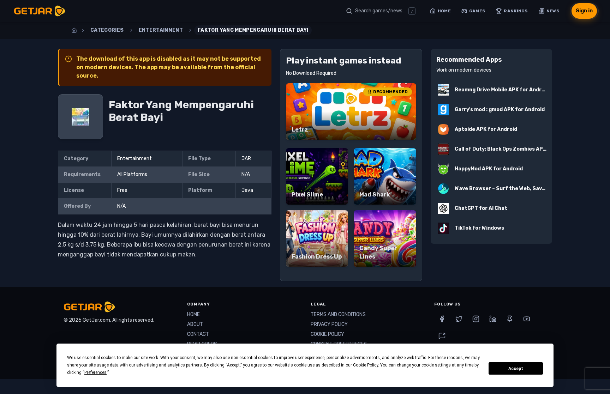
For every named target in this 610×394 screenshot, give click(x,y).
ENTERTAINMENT (161, 30)
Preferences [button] (95, 372)
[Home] (74, 30)
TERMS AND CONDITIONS (338, 314)
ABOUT (195, 324)
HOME (193, 314)
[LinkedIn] (493, 319)
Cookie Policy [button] (365, 365)
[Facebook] (442, 319)
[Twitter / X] (459, 319)
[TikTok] (442, 336)
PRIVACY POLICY (329, 324)
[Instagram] (476, 319)
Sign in (584, 11)
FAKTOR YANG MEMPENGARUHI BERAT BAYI (253, 30)
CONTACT (198, 334)
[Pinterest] (510, 319)
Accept (515, 368)
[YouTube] (526, 319)
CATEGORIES (107, 30)
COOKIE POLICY (327, 334)
